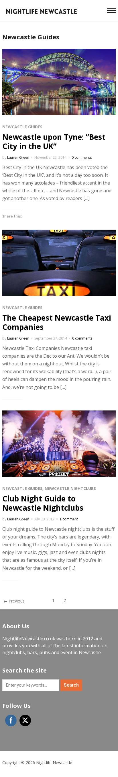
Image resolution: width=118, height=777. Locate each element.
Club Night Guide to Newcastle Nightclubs (42, 503)
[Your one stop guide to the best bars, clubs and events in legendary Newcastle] (41, 10)
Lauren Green (18, 157)
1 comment (69, 519)
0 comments (82, 157)
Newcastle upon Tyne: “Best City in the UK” (53, 141)
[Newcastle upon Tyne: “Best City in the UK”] (59, 81)
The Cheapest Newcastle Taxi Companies (56, 322)
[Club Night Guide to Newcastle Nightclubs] (59, 443)
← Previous (14, 601)
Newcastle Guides (22, 126)
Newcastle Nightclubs (70, 488)
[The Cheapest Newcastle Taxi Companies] (59, 262)
